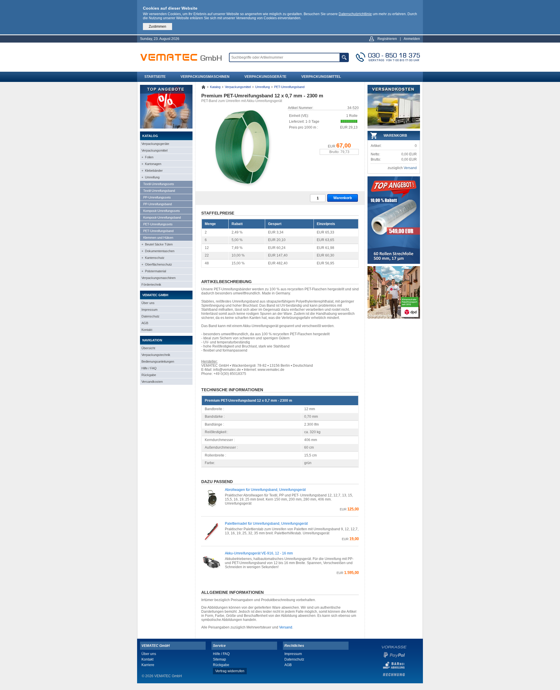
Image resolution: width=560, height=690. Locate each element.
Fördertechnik (151, 284)
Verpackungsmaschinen (205, 77)
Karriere (147, 665)
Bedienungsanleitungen (157, 361)
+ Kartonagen (151, 164)
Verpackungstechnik (155, 355)
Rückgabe (148, 375)
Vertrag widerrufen (229, 671)
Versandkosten (152, 381)
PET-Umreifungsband (158, 231)
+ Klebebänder (152, 170)
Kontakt (146, 329)
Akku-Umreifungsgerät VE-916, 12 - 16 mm (259, 553)
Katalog (215, 87)
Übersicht (148, 348)
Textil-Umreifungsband (159, 190)
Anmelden (412, 39)
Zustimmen (157, 26)
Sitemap (219, 659)
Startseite (155, 77)
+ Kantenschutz (152, 257)
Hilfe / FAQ (149, 368)
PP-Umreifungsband (157, 204)
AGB (144, 323)
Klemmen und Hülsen (158, 237)
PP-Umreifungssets (157, 197)
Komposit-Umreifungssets (161, 211)
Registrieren (387, 39)
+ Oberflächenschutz (156, 264)
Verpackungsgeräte (265, 77)
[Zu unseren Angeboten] (166, 127)
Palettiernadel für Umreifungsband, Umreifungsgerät (266, 524)
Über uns (148, 303)
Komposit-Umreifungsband (162, 217)
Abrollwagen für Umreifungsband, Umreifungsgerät (265, 490)
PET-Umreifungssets (158, 224)
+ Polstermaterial (153, 271)
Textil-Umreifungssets (158, 184)
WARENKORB (395, 136)
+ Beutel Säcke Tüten (157, 244)
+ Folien (147, 157)
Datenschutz (150, 316)
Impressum (149, 309)
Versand (285, 627)
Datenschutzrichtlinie (355, 14)
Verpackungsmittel (321, 77)
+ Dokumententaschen (157, 251)
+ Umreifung (150, 177)
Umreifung (262, 87)
